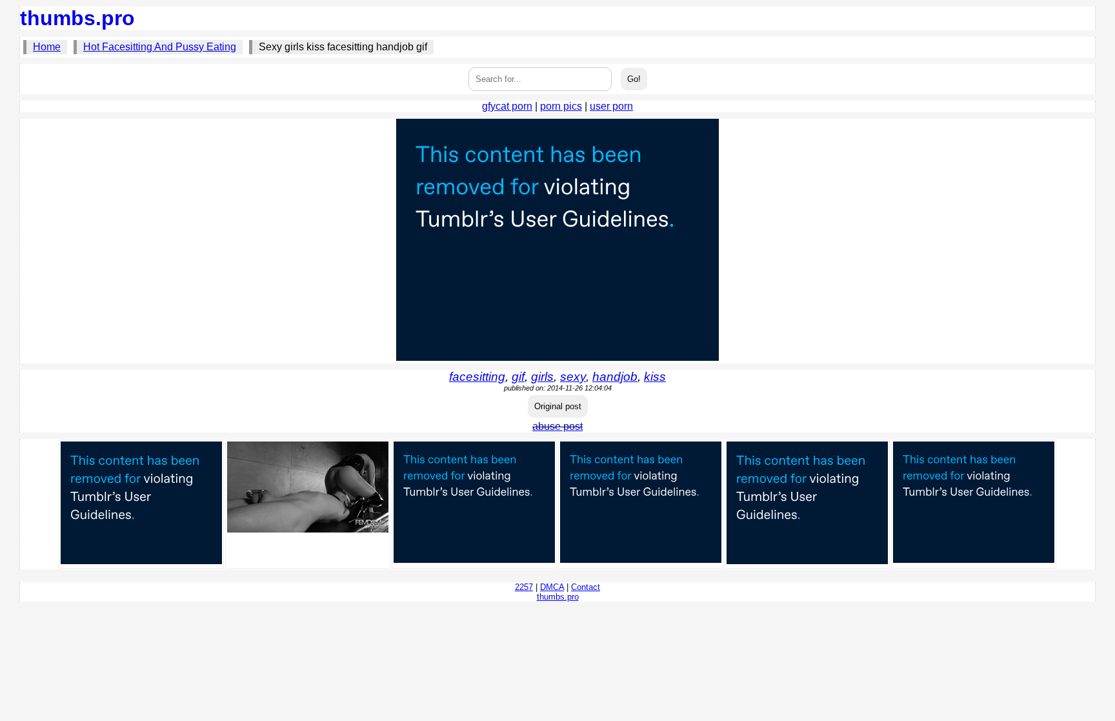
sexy (573, 376)
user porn (611, 106)
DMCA (552, 587)
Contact (585, 587)
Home (47, 46)
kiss (655, 376)
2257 (524, 587)
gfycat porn (507, 106)
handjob (615, 376)
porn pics (561, 106)
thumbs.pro (77, 18)
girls (542, 376)
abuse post (557, 426)
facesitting (477, 376)
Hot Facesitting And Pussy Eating (159, 46)
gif (518, 376)
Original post (557, 406)
